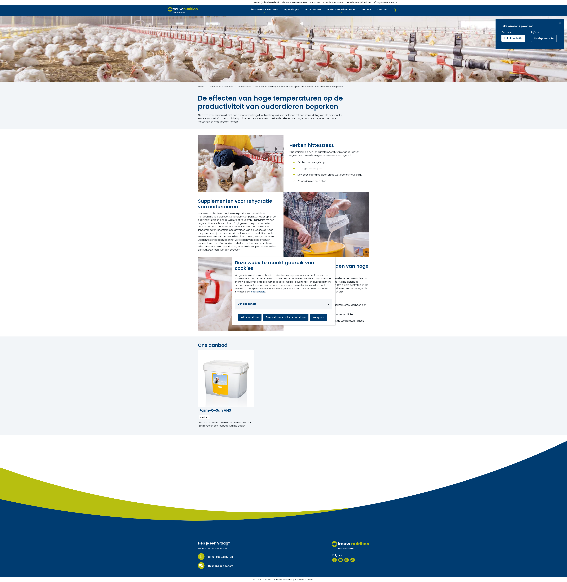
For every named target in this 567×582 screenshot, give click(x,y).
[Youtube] (352, 560)
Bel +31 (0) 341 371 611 (220, 557)
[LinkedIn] (340, 560)
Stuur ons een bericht (220, 566)
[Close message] (560, 23)
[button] (264, 10)
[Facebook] (334, 560)
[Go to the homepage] (350, 545)
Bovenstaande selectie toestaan (286, 317)
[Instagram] (346, 560)
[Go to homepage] (183, 10)
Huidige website (544, 38)
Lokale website (513, 38)
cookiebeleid (258, 291)
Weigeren (318, 317)
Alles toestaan (250, 317)
